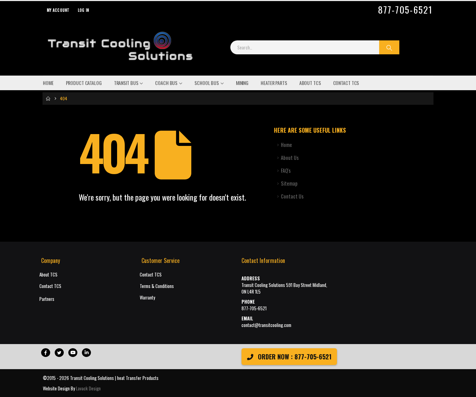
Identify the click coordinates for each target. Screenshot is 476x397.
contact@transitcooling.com (266, 325)
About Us (290, 157)
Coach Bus (166, 82)
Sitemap (289, 183)
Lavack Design (88, 388)
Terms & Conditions (157, 286)
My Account (58, 10)
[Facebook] (45, 352)
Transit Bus (126, 82)
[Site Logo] (120, 47)
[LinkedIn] (86, 352)
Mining (242, 82)
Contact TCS (346, 82)
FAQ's (286, 170)
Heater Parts (274, 82)
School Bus (206, 82)
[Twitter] (59, 352)
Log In (83, 10)
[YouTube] (72, 352)
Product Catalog (84, 82)
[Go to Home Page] (48, 98)
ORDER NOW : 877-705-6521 (293, 356)
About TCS (310, 82)
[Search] (389, 47)
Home (48, 82)
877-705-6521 (405, 10)
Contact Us (292, 196)
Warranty (147, 297)
